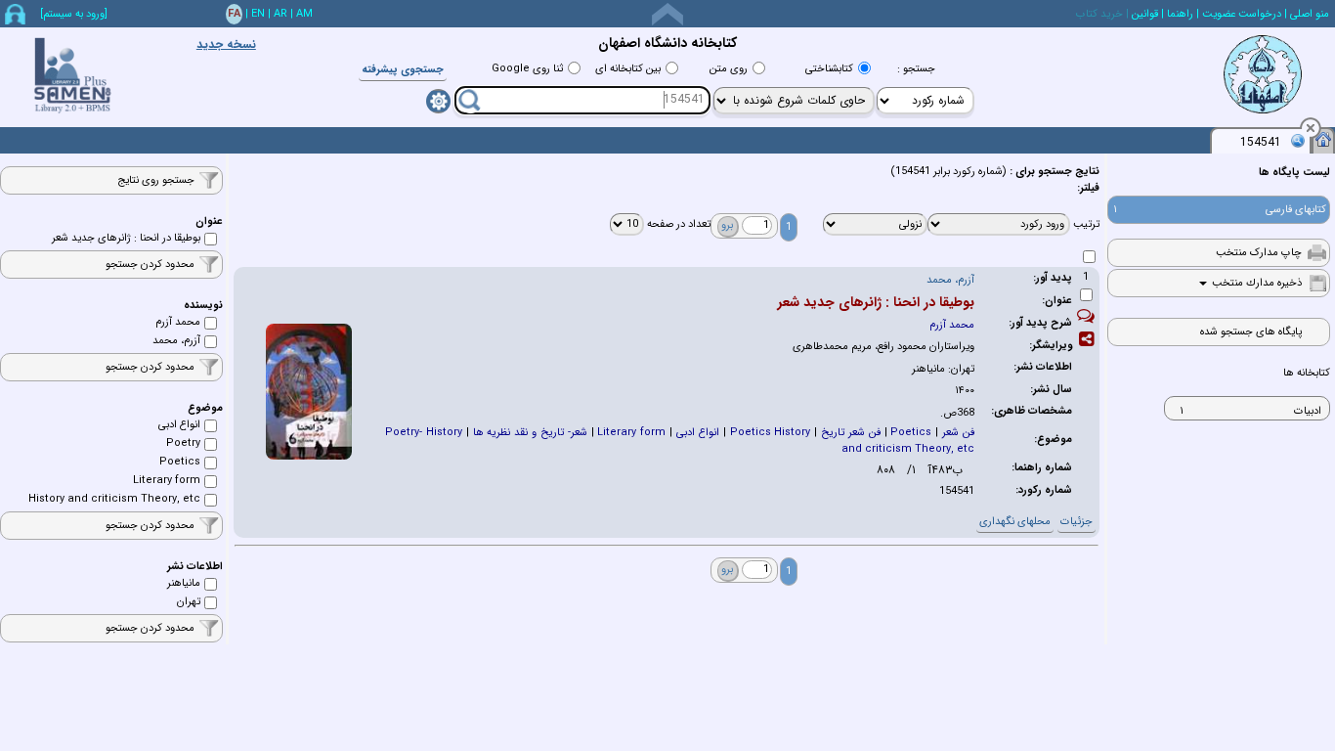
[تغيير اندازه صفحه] (667, 14)
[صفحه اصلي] (1323, 139)
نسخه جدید (226, 44)
